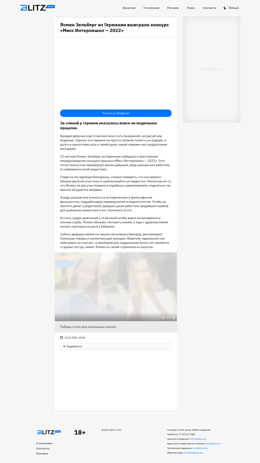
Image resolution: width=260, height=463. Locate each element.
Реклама (173, 8)
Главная (48, 432)
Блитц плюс (37, 8)
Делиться (173, 317)
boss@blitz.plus (213, 443)
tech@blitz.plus (200, 448)
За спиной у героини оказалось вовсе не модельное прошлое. (108, 125)
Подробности (74, 346)
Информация (163, 317)
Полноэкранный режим (168, 317)
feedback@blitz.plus (193, 452)
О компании (151, 8)
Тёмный (233, 8)
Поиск (191, 8)
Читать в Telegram (116, 113)
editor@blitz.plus (198, 439)
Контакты (209, 8)
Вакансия (129, 8)
